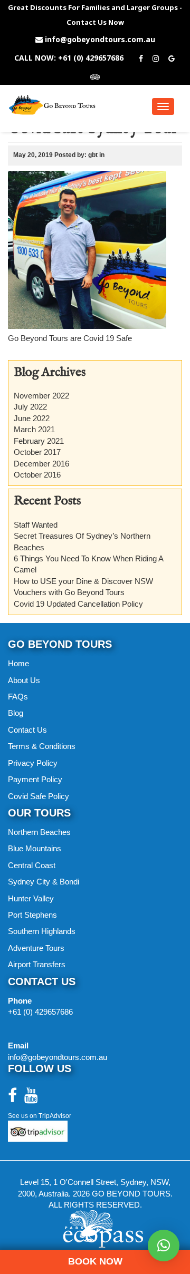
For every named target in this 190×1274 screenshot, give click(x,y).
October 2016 (37, 474)
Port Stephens (32, 914)
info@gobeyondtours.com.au (100, 39)
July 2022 (30, 406)
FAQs (18, 696)
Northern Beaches (39, 832)
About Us (24, 680)
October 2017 (37, 452)
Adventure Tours (36, 948)
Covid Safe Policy (38, 796)
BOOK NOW (95, 1261)
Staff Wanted (36, 524)
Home (18, 663)
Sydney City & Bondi (43, 881)
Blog (15, 712)
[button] (163, 1245)
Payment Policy (35, 779)
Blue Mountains (34, 848)
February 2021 (39, 440)
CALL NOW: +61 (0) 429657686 (69, 58)
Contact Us (27, 729)
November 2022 (41, 395)
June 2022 (32, 418)
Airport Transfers (36, 964)
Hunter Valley (31, 898)
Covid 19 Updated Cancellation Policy (78, 603)
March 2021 (34, 429)
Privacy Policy (33, 762)
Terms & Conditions (41, 746)
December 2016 (41, 463)
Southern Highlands (41, 931)
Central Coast (31, 865)
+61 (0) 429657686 (40, 1011)
